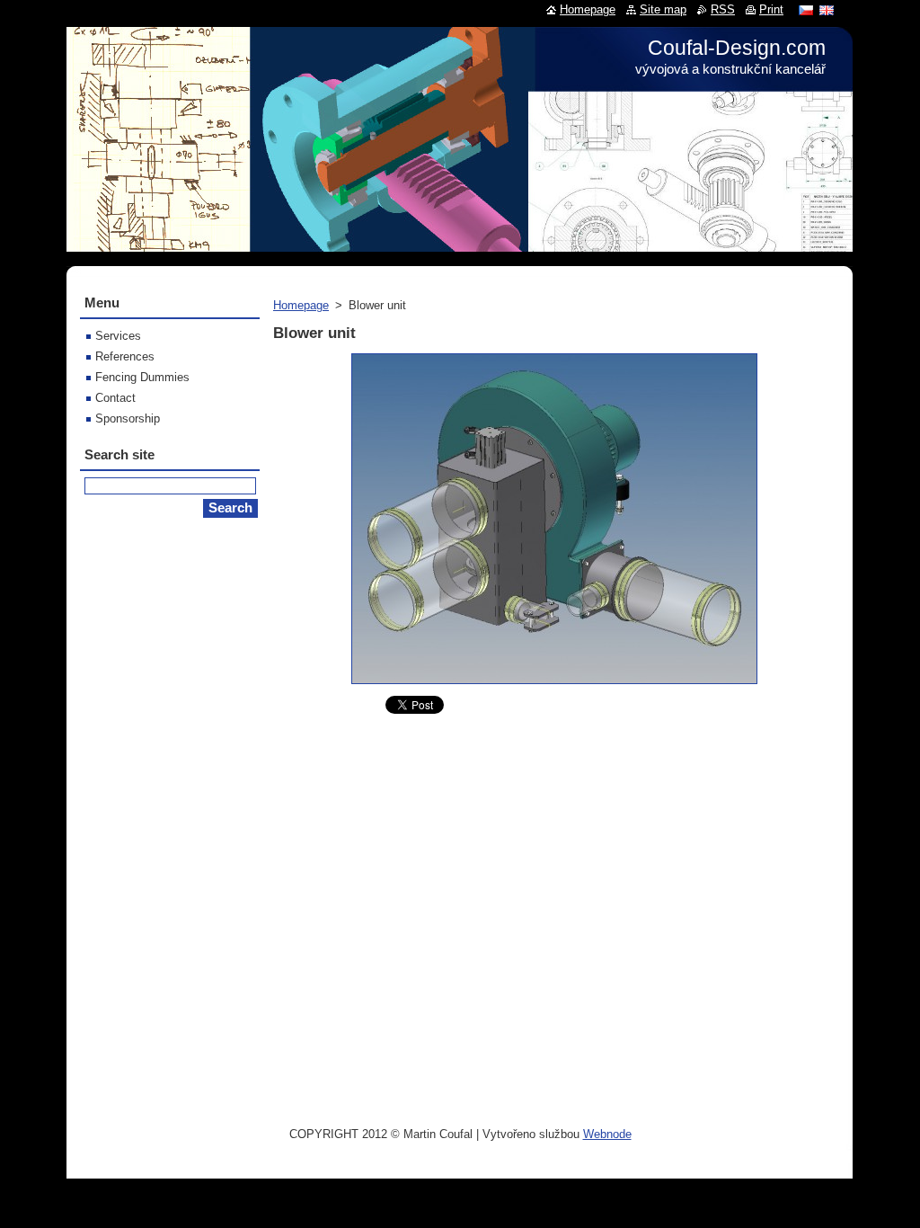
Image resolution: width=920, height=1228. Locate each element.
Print (771, 9)
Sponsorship (127, 418)
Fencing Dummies (142, 377)
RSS (723, 9)
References (125, 356)
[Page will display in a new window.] (554, 684)
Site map (663, 9)
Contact (115, 398)
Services (118, 336)
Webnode (607, 1134)
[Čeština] (806, 10)
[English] (826, 10)
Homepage (301, 305)
